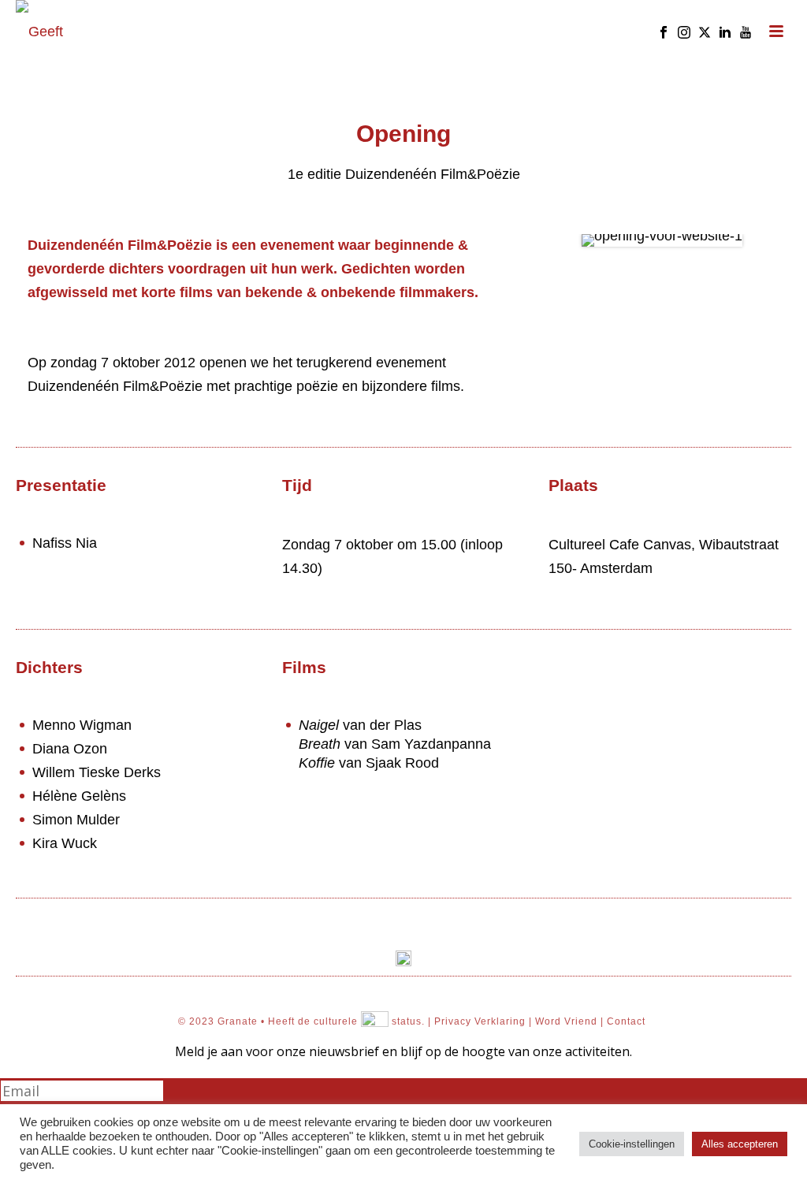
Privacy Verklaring (480, 1022)
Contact (626, 1022)
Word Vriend (566, 1022)
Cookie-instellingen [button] (632, 1144)
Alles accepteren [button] (739, 1144)
